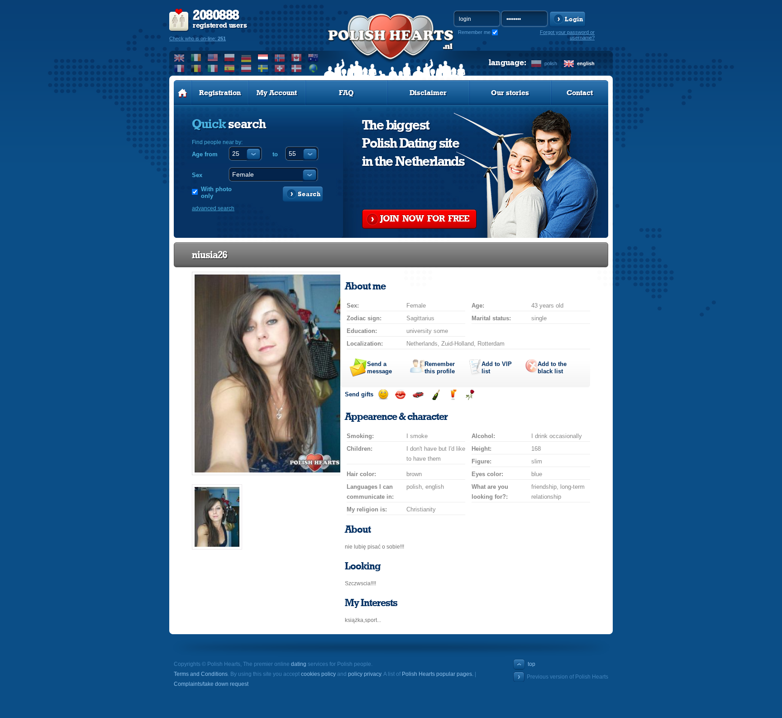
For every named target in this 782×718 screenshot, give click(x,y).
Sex (197, 175)
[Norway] (280, 57)
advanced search (213, 208)
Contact (580, 92)
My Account (277, 92)
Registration (220, 92)
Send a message (379, 368)
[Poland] (229, 57)
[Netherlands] (263, 57)
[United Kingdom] (179, 57)
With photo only (216, 192)
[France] (179, 68)
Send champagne (435, 395)
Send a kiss (400, 395)
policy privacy (364, 674)
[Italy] (213, 68)
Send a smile (383, 395)
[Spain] (229, 68)
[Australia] (313, 57)
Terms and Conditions (201, 674)
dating (298, 664)
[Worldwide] (313, 68)
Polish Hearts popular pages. (437, 674)
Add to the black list (552, 368)
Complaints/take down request (211, 684)
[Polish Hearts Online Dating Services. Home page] (182, 93)
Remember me (474, 32)
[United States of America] (213, 57)
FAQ (346, 92)
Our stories (510, 92)
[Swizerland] (280, 68)
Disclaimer (428, 92)
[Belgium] (196, 68)
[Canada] (296, 57)
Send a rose (470, 395)
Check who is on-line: (197, 38)
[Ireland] (196, 57)
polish (550, 63)
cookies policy (318, 674)
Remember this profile (439, 368)
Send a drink (453, 395)
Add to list (497, 368)
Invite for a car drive (418, 395)
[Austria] (246, 68)
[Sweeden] (263, 68)
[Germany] (246, 57)
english (586, 63)
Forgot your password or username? (567, 34)
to (275, 154)
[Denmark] (296, 68)
